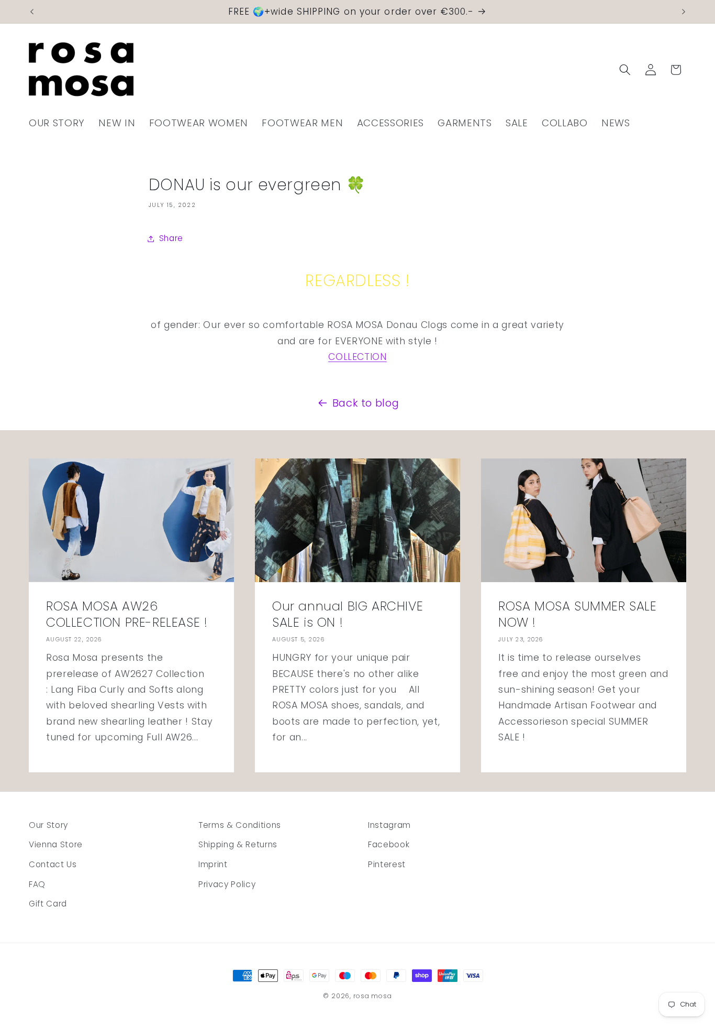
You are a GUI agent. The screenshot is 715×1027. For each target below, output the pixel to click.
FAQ (37, 884)
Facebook (388, 844)
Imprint (213, 864)
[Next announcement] (683, 12)
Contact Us (53, 864)
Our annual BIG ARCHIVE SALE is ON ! (347, 613)
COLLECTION (357, 357)
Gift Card (48, 903)
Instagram (389, 825)
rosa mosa (372, 995)
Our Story (48, 825)
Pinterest (387, 864)
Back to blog (365, 403)
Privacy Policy (226, 884)
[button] (625, 69)
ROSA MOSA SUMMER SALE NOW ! (577, 613)
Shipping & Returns (237, 844)
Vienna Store (56, 844)
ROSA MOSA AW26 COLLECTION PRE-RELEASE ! (126, 613)
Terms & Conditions (239, 825)
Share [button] (171, 238)
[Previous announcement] (31, 12)
